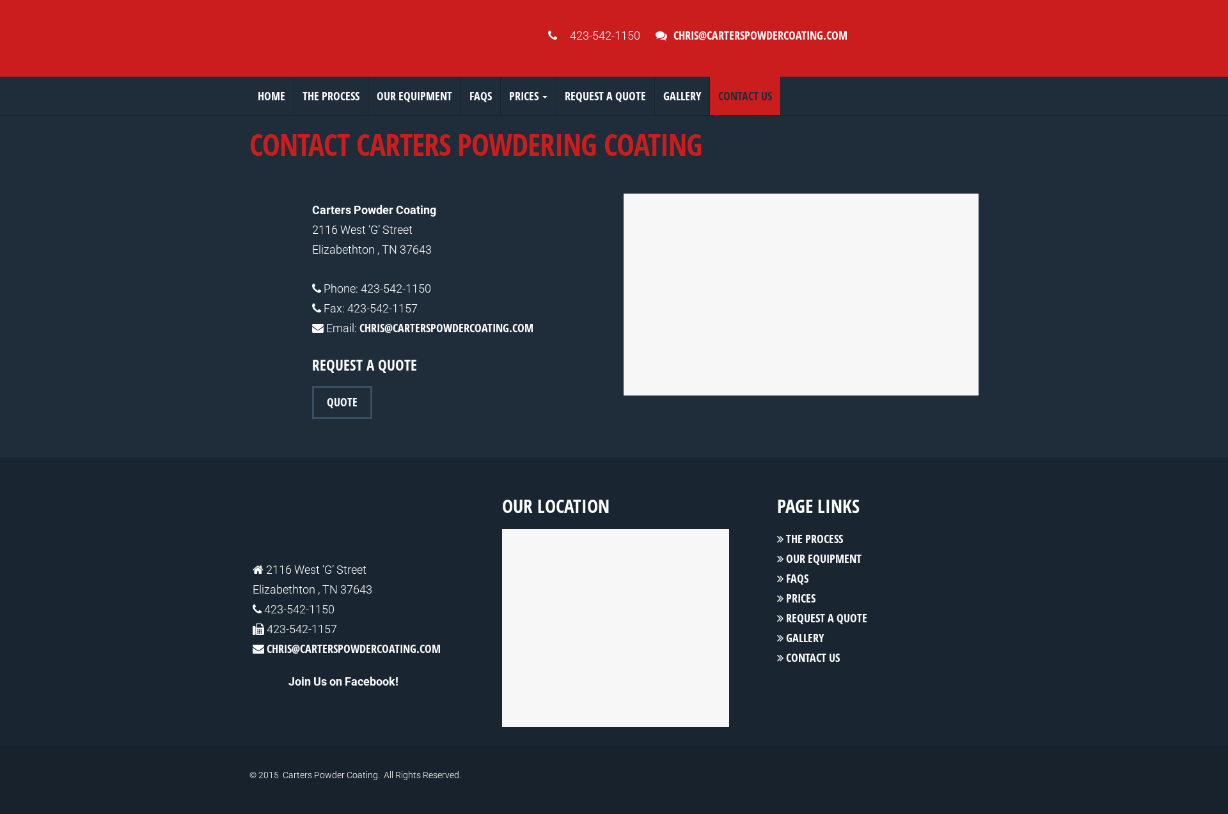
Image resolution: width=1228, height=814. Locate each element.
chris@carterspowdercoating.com (760, 35)
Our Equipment (414, 96)
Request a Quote (605, 96)
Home (271, 96)
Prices (525, 96)
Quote (342, 402)
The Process (331, 96)
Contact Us (745, 96)
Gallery (682, 96)
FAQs (480, 96)
